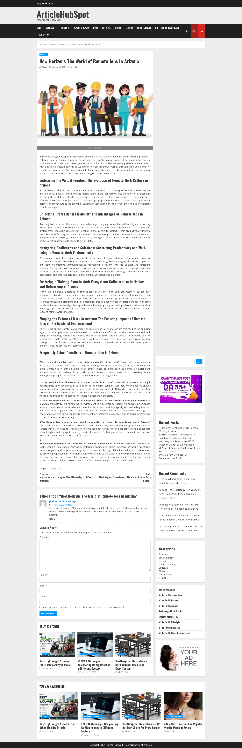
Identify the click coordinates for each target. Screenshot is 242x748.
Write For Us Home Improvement (174, 633)
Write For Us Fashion (168, 600)
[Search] (187, 31)
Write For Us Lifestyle (169, 622)
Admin (44, 67)
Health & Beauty (81, 27)
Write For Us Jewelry (168, 606)
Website (43, 596)
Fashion (129, 27)
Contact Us (44, 34)
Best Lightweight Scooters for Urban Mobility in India (57, 644)
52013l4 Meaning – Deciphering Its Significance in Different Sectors (95, 644)
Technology (63, 27)
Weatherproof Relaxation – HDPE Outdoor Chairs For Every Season (133, 644)
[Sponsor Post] (199, 361)
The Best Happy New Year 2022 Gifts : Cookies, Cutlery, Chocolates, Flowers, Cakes (180, 494)
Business (50, 27)
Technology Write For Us (170, 611)
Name (43, 574)
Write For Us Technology (167, 27)
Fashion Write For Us (168, 617)
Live (201, 31)
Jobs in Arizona (53, 468)
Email (43, 585)
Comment (45, 537)
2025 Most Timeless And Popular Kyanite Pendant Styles (183, 706)
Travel (118, 27)
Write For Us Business (169, 627)
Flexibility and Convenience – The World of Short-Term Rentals (124, 477)
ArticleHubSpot (63, 14)
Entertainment (144, 27)
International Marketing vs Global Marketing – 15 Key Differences (65, 477)
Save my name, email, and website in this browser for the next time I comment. (83, 607)
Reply (52, 518)
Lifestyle (106, 27)
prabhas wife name (60, 501)
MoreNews (131, 744)
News (95, 27)
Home (39, 27)
